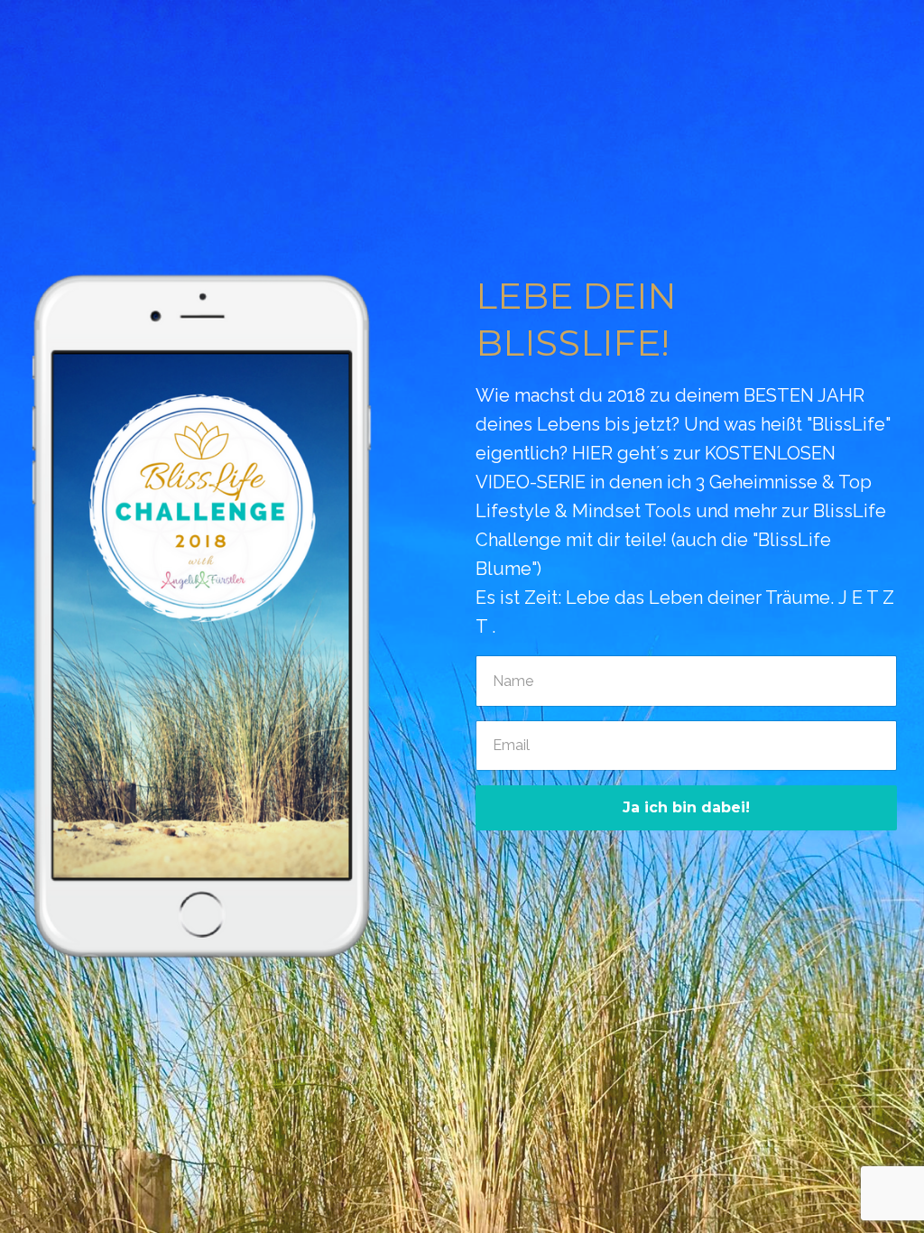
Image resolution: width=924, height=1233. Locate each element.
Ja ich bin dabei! (686, 807)
